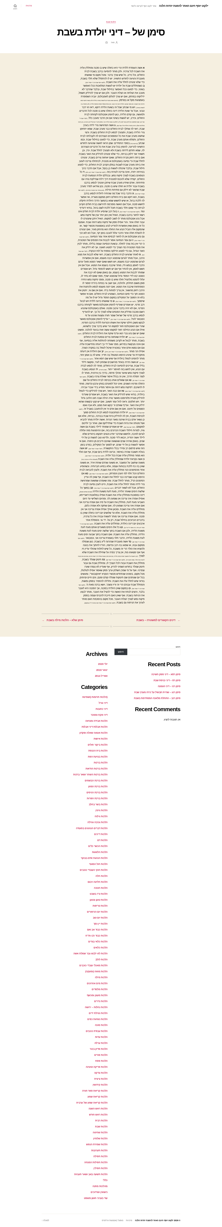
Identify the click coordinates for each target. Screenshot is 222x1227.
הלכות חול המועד (98, 864)
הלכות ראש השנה (98, 1108)
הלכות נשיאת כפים (97, 1019)
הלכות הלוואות (100, 852)
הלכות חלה (102, 876)
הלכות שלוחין (100, 1138)
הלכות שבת (111, 22)
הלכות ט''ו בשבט (99, 893)
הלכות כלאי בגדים (98, 941)
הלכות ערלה (101, 1043)
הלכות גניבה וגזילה (97, 822)
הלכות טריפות (100, 905)
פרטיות (29, 6)
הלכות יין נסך (101, 923)
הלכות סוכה (101, 1025)
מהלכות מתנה (100, 1186)
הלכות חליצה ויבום (98, 882)
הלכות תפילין (101, 1168)
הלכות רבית (101, 1120)
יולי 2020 (103, 664)
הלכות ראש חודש (98, 1114)
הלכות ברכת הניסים (97, 792)
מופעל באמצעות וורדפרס (112, 1220)
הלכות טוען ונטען (99, 899)
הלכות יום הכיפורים (97, 911)
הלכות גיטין (102, 810)
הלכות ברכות (101, 762)
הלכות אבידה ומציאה (96, 720)
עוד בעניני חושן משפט (96, 1198)
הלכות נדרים (101, 1001)
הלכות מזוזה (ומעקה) (96, 971)
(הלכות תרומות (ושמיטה (95, 697)
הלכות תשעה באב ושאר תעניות (91, 1174)
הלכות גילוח (101, 816)
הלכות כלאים (101, 947)
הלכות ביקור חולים (98, 744)
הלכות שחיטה (100, 1132)
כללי (105, 1180)
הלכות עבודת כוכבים (97, 1031)
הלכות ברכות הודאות (97, 768)
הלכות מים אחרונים (97, 983)
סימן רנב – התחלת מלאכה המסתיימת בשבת (157, 698)
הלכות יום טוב (100, 917)
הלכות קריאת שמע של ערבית (92, 1102)
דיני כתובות (102, 709)
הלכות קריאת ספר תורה (95, 1090)
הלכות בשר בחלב (98, 804)
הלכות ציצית (101, 1078)
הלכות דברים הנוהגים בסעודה (92, 828)
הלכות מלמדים (100, 989)
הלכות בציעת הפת (98, 756)
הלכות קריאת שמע (98, 1096)
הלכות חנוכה (101, 888)
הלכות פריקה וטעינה (97, 1067)
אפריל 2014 (101, 676)
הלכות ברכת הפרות (97, 798)
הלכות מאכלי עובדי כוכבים (93, 965)
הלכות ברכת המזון (98, 786)
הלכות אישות (101, 738)
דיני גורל (103, 703)
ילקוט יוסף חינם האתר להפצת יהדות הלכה (183, 5)
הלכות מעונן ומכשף (97, 995)
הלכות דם (102, 840)
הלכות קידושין (100, 1084)
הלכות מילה (101, 977)
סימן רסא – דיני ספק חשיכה (165, 674)
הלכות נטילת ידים (98, 1013)
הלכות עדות (101, 1037)
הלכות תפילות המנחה (96, 1162)
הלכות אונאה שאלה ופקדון (93, 732)
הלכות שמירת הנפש (97, 1144)
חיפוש (178, 647)
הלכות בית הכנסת (98, 750)
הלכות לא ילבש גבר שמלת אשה (90, 953)
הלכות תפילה (100, 1156)
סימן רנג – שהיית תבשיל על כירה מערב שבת (157, 692)
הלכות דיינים (101, 834)
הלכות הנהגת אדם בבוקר (94, 858)
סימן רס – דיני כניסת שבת (167, 680)
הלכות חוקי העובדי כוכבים (94, 870)
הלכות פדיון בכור (99, 1049)
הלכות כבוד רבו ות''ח (96, 935)
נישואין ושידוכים (99, 1192)
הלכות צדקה (101, 1072)
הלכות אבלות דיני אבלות (95, 726)
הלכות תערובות (99, 1150)
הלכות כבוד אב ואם (97, 929)
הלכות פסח (101, 1060)
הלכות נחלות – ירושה (96, 1007)
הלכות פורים (101, 1055)
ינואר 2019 (102, 670)
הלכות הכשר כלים (98, 846)
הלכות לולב (101, 959)
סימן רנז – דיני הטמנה (169, 686)
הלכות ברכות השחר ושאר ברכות (90, 774)
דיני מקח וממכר (99, 714)
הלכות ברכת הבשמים (96, 780)
